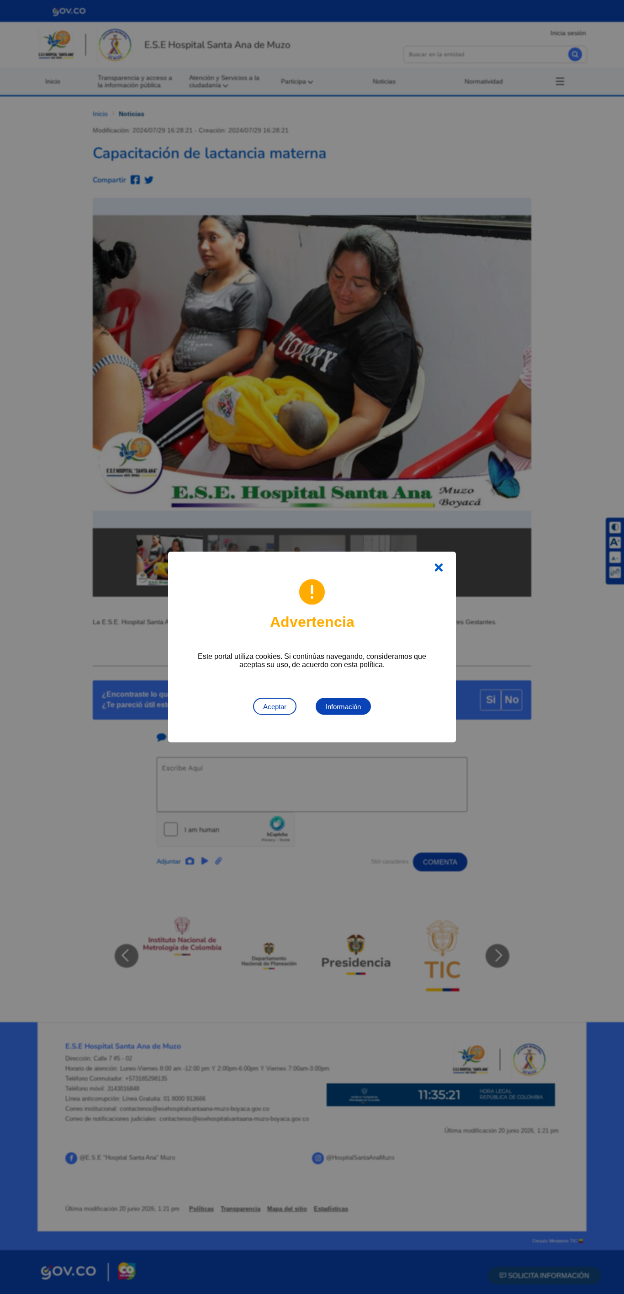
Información (343, 707)
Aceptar (274, 707)
